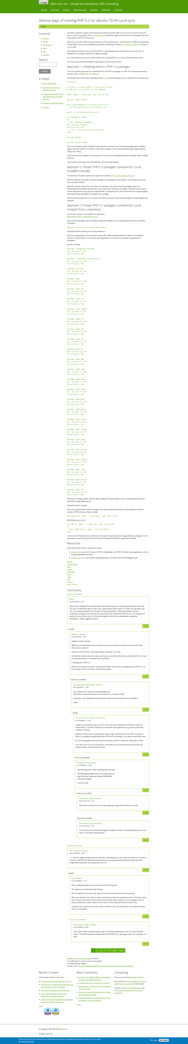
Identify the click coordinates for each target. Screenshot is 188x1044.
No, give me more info (26, 1041)
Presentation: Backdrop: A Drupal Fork (55, 990)
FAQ (44, 52)
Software (106, 9)
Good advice (76, 878)
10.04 (69, 577)
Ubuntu (70, 569)
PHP (68, 579)
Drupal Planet (72, 564)
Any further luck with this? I (90, 798)
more (41, 1006)
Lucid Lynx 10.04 (98, 35)
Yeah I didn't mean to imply (84, 924)
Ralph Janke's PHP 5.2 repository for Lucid (82, 217)
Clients (66, 9)
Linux (69, 567)
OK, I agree (154, 1040)
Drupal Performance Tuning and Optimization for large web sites (53, 96)
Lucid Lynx (71, 572)
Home (44, 9)
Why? (71, 599)
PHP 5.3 (70, 582)
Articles (94, 9)
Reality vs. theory (78, 634)
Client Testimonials (50, 83)
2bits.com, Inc (61, 1029)
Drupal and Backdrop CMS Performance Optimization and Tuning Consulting (129, 990)
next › (115, 950)
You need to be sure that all (90, 823)
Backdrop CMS (85, 958)
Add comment (72, 584)
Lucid (69, 574)
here (86, 74)
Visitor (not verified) (74, 594)
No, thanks (164, 1040)
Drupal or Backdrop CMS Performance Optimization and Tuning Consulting (105, 966)
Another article (76, 558)
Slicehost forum (77, 552)
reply (146, 626)
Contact (118, 9)
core (68, 47)
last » (122, 950)
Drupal (75, 958)
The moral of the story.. (79, 851)
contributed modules (130, 44)
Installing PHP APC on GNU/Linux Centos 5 (94, 983)
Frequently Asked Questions (53, 103)
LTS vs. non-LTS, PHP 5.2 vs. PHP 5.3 (90, 718)
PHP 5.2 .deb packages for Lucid (122, 176)
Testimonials (80, 9)
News (45, 48)
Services (55, 9)
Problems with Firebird (86, 763)
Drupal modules (137, 977)
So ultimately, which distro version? (87, 685)
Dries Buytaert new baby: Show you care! (56, 981)
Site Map (46, 55)
